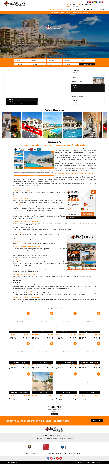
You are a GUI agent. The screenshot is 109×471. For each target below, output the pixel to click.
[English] (88, 2)
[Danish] (104, 2)
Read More (54, 414)
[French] (97, 2)
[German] (95, 2)
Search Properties (87, 64)
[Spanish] (90, 2)
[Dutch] (93, 2)
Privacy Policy (82, 462)
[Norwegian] (102, 2)
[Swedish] (100, 2)
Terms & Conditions (91, 462)
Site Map (98, 462)
